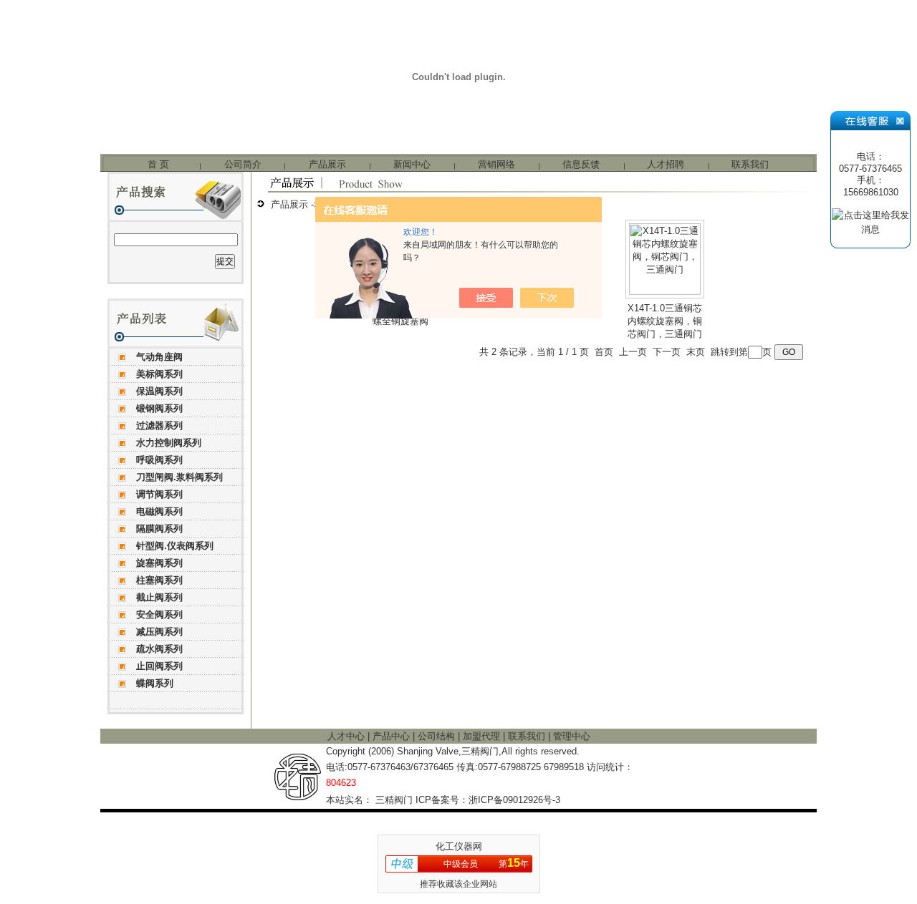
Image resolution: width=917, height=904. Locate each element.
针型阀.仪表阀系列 (174, 545)
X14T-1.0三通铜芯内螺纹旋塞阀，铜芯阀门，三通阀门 (665, 321)
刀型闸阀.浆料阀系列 (179, 477)
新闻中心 (412, 164)
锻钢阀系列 (159, 408)
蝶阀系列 (154, 683)
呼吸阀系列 (159, 460)
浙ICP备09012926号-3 (514, 799)
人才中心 (347, 736)
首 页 (158, 164)
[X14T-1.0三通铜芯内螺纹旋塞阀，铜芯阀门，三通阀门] (665, 291)
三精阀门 (394, 799)
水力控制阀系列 (168, 442)
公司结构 (438, 736)
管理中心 (571, 736)
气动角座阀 (159, 356)
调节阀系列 (159, 494)
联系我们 (750, 164)
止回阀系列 (159, 666)
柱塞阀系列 (159, 580)
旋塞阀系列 (159, 563)
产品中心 (393, 736)
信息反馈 (581, 164)
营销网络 (496, 164)
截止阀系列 (159, 597)
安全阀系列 (159, 614)
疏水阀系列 (159, 648)
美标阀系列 (159, 374)
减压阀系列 (159, 631)
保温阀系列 (159, 391)
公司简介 (242, 164)
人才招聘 (665, 164)
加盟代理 (483, 736)
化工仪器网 (459, 846)
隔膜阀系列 (159, 528)
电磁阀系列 (159, 511)
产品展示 (327, 164)
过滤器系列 (159, 425)
